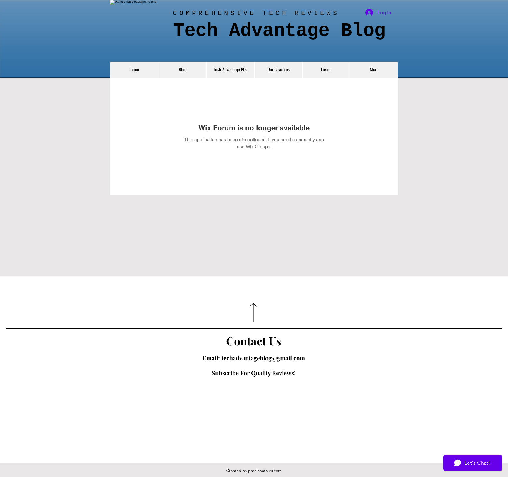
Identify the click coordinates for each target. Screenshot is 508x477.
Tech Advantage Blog (279, 30)
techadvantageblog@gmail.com (263, 358)
